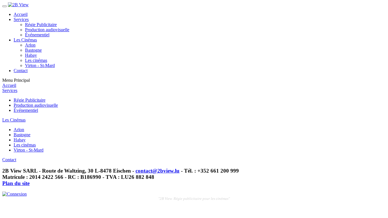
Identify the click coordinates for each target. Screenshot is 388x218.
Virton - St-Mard (40, 65)
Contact (21, 70)
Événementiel (37, 34)
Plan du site (16, 183)
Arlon (30, 45)
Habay (31, 55)
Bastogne (33, 50)
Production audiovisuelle (47, 29)
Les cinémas (36, 60)
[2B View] (18, 4)
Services (21, 19)
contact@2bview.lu (157, 171)
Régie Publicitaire (41, 24)
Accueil (21, 14)
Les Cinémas (25, 39)
